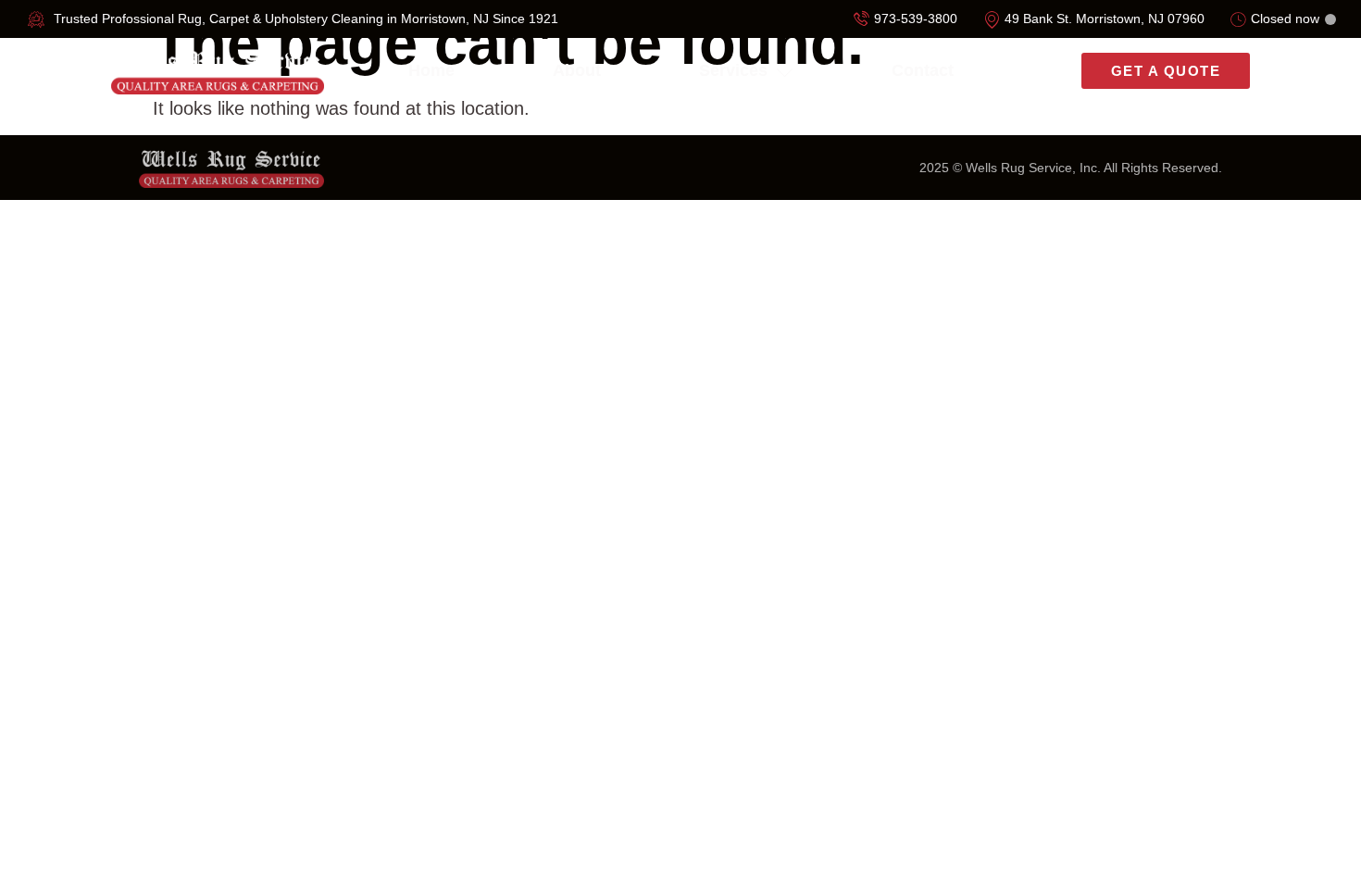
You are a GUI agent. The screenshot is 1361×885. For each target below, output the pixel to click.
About (577, 70)
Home (431, 70)
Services (733, 70)
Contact (923, 70)
